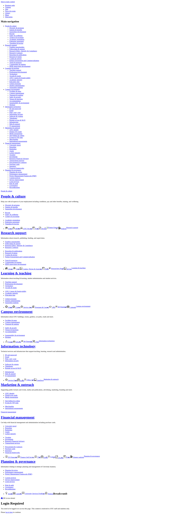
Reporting (12, 147)
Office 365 (30, 380)
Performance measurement (18, 174)
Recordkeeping (14, 187)
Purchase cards (14, 164)
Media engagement (15, 134)
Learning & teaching (12, 68)
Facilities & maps (15, 91)
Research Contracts (15, 53)
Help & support (14, 124)
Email (11, 110)
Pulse (37, 229)
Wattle (10, 307)
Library (7, 13)
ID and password (15, 109)
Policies (63, 229)
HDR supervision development (19, 66)
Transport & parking (16, 95)
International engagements (18, 141)
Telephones (13, 118)
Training (8, 7)
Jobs (6, 9)
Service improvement (16, 180)
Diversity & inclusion (16, 28)
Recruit (11, 34)
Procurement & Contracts (18, 162)
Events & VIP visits (16, 137)
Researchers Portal (57, 269)
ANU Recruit (27, 229)
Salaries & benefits (15, 30)
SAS (53, 307)
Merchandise (13, 139)
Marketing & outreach (12, 128)
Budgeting (12, 149)
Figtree (55, 228)
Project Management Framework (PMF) (23, 176)
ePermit (18, 342)
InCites (69, 269)
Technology (13, 74)
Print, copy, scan (15, 112)
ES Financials (12, 457)
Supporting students (16, 87)
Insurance (12, 166)
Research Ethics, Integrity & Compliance (23, 51)
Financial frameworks (16, 168)
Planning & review (15, 172)
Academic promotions (16, 39)
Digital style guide (15, 132)
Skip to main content (8, 2)
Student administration (17, 85)
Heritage (12, 105)
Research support (11, 45)
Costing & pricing (15, 59)
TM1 (39, 457)
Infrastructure (13, 122)
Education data (14, 82)
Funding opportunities (16, 47)
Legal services (14, 182)
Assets (11, 151)
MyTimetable (62, 307)
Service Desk (12, 380)
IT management (14, 126)
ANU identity (14, 130)
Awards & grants (15, 76)
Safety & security (15, 97)
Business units (10, 5)
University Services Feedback (34, 493)
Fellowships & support (17, 49)
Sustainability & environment (19, 103)
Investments (13, 157)
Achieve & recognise (16, 37)
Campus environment (12, 89)
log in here (9, 512)
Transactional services (16, 160)
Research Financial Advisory (19, 159)
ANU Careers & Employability (20, 78)
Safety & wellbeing (15, 36)
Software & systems (16, 116)
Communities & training (17, 64)
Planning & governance (13, 170)
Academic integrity (15, 80)
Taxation (12, 155)
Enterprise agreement (16, 41)
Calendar (72, 307)
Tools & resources (15, 62)
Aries (18, 269)
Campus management (16, 93)
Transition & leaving (16, 43)
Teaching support (15, 70)
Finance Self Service (27, 457)
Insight (10, 494)
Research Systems (15, 57)
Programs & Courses (42, 307)
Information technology (13, 107)
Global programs (15, 84)
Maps (7, 15)
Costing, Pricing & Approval (32, 269)
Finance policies (78, 457)
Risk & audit (13, 184)
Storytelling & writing (16, 135)
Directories (9, 17)
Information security (16, 114)
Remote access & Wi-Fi (17, 120)
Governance (13, 185)
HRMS (17, 229)
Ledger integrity (14, 153)
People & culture (10, 26)
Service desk (27, 307)
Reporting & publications (17, 55)
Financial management (12, 143)
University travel (15, 145)
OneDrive (40, 380)
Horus (10, 229)
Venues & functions (16, 99)
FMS (37, 342)
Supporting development (17, 32)
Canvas (17, 307)
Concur (52, 457)
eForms (44, 229)
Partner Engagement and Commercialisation (24, 61)
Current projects (14, 178)
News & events (10, 11)
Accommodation (15, 101)
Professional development (18, 72)
